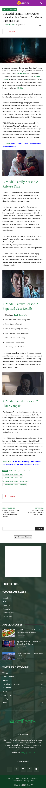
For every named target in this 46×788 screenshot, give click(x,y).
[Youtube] (36, 769)
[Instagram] (16, 769)
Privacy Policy (7, 616)
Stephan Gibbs (9, 24)
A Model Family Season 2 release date (15, 481)
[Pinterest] (23, 769)
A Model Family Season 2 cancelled (20, 471)
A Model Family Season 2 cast (12, 474)
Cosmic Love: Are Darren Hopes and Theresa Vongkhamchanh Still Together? (10, 513)
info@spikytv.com (28, 753)
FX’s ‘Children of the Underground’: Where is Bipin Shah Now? (36, 512)
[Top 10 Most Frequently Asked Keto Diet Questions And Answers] (8, 633)
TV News (13, 9)
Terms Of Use (8, 613)
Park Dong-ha (20, 315)
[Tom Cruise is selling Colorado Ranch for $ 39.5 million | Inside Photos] (8, 656)
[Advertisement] (23, 561)
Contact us (6, 609)
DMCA (4, 602)
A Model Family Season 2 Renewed (14, 484)
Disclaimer (6, 598)
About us (6, 605)
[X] (29, 769)
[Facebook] (9, 769)
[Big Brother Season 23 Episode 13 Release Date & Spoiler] (8, 643)
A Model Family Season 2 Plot (12, 478)
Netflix (5, 9)
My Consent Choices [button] (23, 537)
